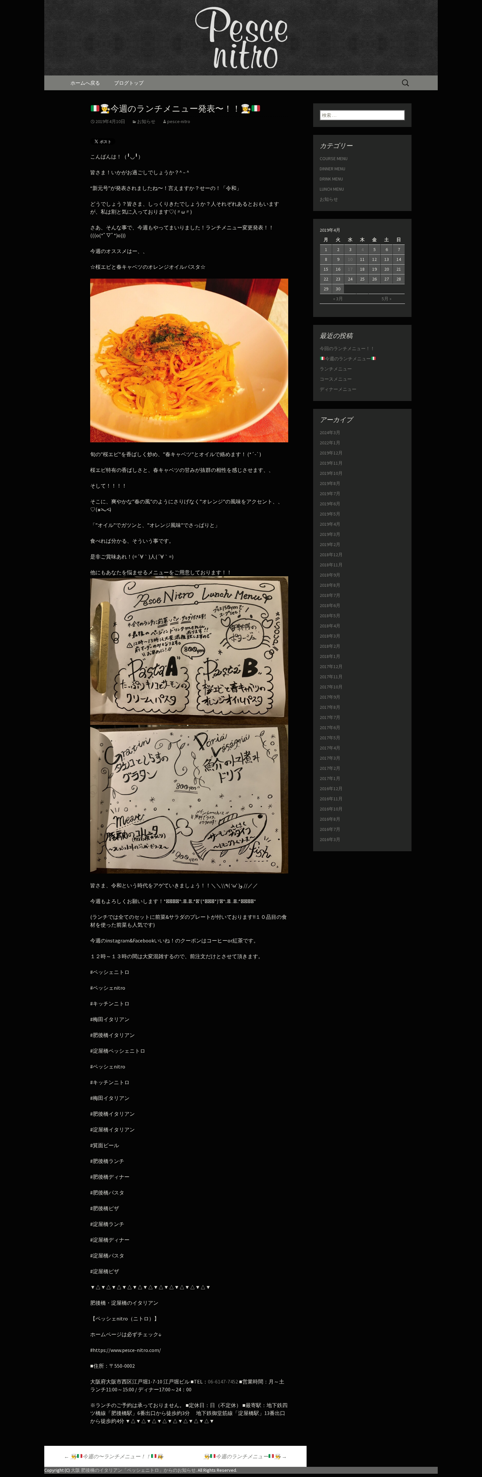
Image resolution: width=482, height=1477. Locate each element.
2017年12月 (331, 666)
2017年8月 (330, 707)
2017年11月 (331, 677)
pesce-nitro (178, 121)
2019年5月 (330, 514)
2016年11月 (331, 799)
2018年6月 (330, 605)
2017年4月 (330, 748)
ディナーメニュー (338, 389)
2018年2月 (330, 646)
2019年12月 (331, 453)
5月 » (387, 299)
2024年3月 (330, 432)
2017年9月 (330, 697)
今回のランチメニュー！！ (347, 348)
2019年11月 (331, 463)
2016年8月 (330, 819)
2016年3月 (330, 839)
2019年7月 (330, 493)
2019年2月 (330, 544)
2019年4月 (330, 524)
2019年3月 (330, 534)
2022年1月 (330, 443)
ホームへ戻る (85, 83)
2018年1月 (330, 656)
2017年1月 (330, 778)
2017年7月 (330, 717)
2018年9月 (330, 575)
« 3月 (338, 299)
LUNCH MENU (332, 189)
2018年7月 (330, 595)
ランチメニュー (336, 369)
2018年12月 (331, 555)
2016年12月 (331, 788)
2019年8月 (330, 483)
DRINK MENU (331, 179)
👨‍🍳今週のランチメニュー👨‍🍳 (245, 1456)
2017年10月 (331, 687)
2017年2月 (330, 768)
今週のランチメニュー (348, 359)
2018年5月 (330, 616)
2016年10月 (331, 809)
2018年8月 (330, 585)
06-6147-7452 (223, 1381)
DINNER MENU (332, 169)
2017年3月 (330, 758)
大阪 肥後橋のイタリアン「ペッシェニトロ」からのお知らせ (133, 1470)
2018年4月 (330, 626)
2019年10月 (331, 473)
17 (350, 269)
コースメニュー (336, 379)
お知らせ (146, 121)
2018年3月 (330, 636)
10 (350, 259)
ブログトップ (129, 83)
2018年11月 (331, 565)
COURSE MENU (334, 158)
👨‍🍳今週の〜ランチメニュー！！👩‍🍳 (113, 1456)
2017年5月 (330, 738)
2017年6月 (330, 727)
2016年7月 (330, 829)
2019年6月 (330, 504)
